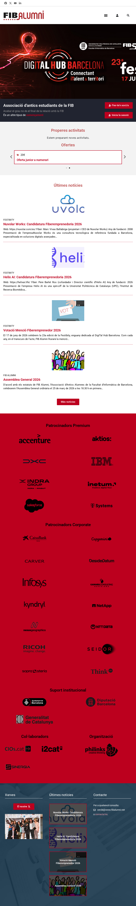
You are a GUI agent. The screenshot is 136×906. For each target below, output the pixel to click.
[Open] (128, 15)
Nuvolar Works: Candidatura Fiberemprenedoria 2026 (42, 224)
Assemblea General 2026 (21, 380)
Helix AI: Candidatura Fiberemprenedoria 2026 (37, 277)
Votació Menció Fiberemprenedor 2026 (32, 330)
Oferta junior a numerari (32, 160)
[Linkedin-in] (20, 3)
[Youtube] (15, 3)
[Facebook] (5, 3)
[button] (106, 15)
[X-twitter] (10, 3)
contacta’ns (101, 814)
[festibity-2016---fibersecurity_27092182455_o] (24, 838)
